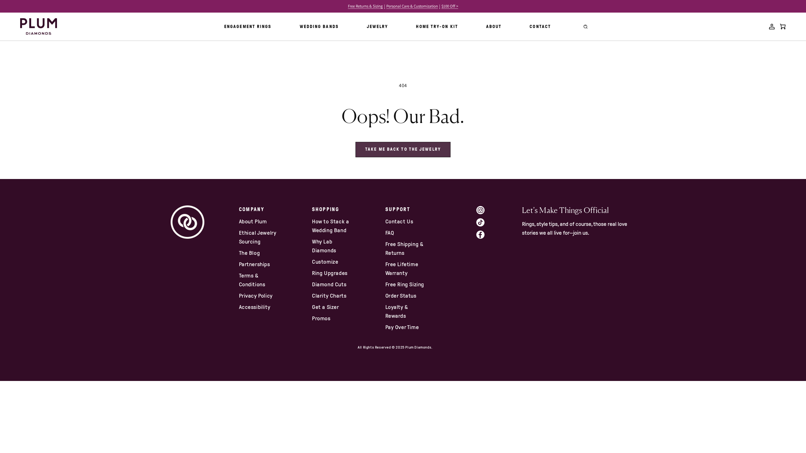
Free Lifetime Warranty (401, 268)
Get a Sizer (325, 307)
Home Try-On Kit (437, 26)
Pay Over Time (402, 327)
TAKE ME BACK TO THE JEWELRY (403, 149)
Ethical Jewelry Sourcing (257, 237)
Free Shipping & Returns (404, 248)
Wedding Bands (319, 26)
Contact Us (399, 221)
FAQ (389, 233)
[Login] (772, 27)
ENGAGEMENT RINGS (248, 26)
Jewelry (377, 26)
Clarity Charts (329, 296)
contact (540, 26)
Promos (321, 318)
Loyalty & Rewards (396, 311)
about (494, 26)
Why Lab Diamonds (324, 246)
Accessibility (254, 307)
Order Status (401, 296)
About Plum (253, 221)
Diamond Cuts (329, 284)
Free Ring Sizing (404, 284)
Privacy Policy (256, 296)
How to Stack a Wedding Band (330, 225)
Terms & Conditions (252, 280)
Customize (325, 262)
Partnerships (254, 264)
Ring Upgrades (330, 273)
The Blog (249, 253)
